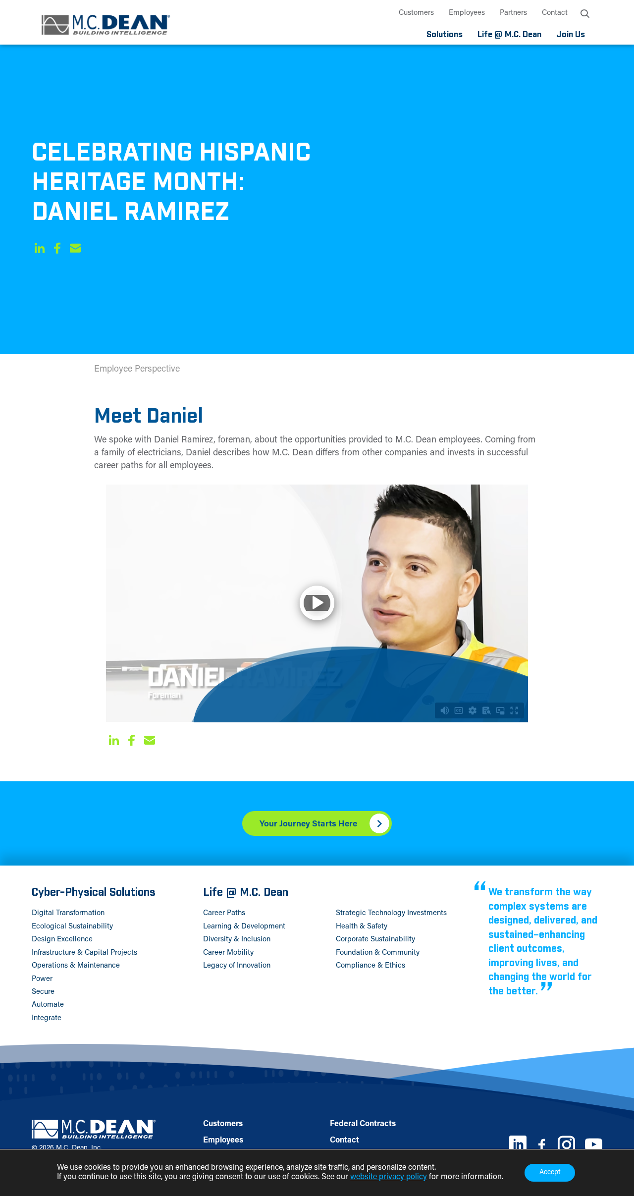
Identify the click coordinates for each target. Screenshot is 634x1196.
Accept (549, 1172)
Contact (555, 13)
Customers (416, 13)
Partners (513, 13)
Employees (467, 13)
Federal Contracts (363, 1124)
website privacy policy (388, 1177)
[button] (40, 250)
